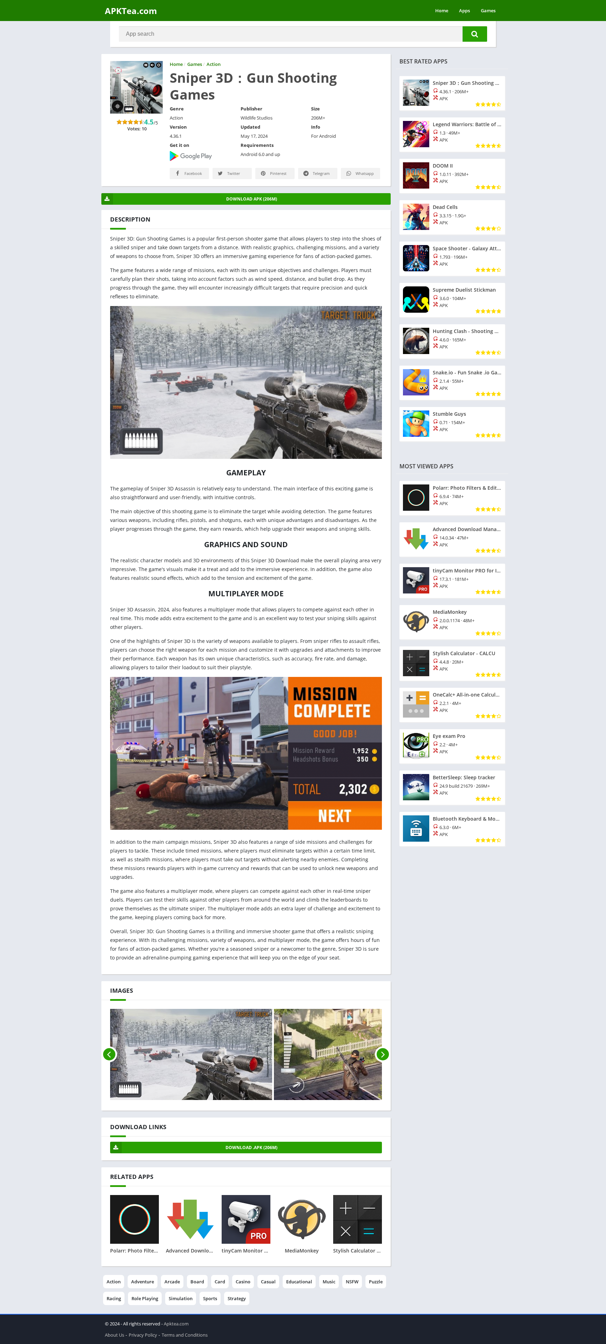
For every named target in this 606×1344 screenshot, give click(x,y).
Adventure (142, 1281)
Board (197, 1281)
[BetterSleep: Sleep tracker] (452, 788)
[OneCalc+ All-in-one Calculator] (452, 705)
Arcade (172, 1281)
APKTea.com (131, 10)
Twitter (233, 173)
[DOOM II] (452, 176)
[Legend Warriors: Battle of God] (452, 134)
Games (488, 10)
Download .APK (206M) (251, 1147)
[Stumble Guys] (452, 424)
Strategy (237, 1298)
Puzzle (376, 1281)
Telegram (321, 173)
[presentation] (109, 1054)
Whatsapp (364, 173)
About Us (114, 1335)
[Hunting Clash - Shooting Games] (452, 341)
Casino (243, 1281)
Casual (268, 1281)
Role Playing (145, 1298)
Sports (210, 1298)
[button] (475, 34)
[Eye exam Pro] (452, 746)
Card (220, 1281)
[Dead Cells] (452, 217)
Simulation (181, 1298)
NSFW (352, 1281)
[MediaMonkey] (452, 622)
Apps (464, 10)
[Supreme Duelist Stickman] (452, 300)
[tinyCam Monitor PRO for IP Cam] (452, 581)
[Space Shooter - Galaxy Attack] (452, 259)
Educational (299, 1281)
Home (441, 10)
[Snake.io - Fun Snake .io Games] (452, 383)
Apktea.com (176, 1324)
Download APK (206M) (251, 199)
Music (329, 1281)
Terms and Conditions (185, 1335)
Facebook (192, 173)
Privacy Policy (143, 1335)
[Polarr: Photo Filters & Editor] (452, 498)
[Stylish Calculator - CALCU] (452, 663)
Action (114, 1281)
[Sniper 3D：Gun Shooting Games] (452, 93)
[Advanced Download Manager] (452, 539)
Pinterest (278, 173)
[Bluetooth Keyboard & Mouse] (452, 829)
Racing (114, 1298)
